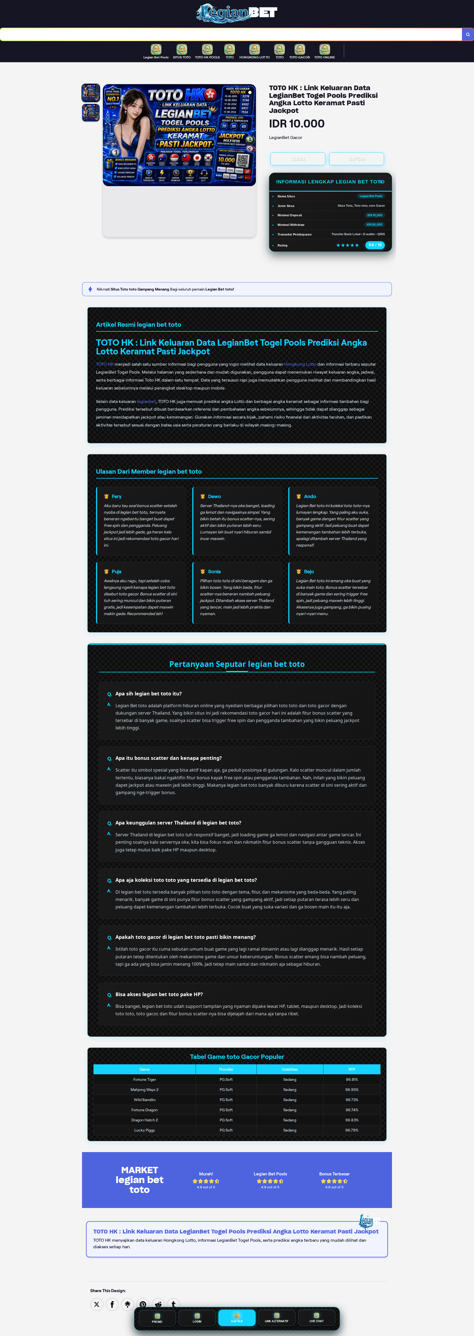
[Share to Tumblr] (173, 1304)
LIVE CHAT (317, 1321)
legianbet (146, 401)
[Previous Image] (107, 161)
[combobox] (231, 34)
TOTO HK (105, 364)
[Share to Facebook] (112, 1304)
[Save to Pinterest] (142, 1304)
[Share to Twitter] (96, 1304)
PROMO (157, 1321)
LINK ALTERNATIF (277, 1321)
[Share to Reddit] (158, 1304)
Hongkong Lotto (300, 364)
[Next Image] (251, 161)
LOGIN (298, 159)
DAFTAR (357, 159)
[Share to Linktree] (127, 1304)
